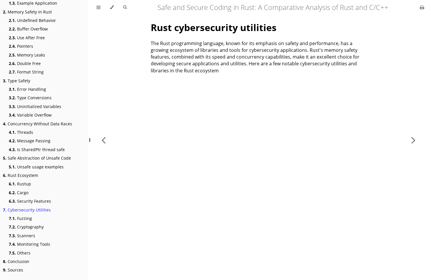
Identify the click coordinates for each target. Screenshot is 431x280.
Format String (26, 72)
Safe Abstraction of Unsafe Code (37, 158)
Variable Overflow (30, 115)
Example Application (33, 3)
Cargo (18, 192)
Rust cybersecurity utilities (213, 27)
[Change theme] (111, 7)
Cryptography (26, 227)
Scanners (22, 235)
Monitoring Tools (29, 244)
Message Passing (29, 141)
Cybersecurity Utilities (27, 210)
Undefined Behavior (32, 20)
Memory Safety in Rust (27, 12)
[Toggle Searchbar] (124, 7)
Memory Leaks (27, 55)
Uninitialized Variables (35, 106)
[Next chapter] (413, 140)
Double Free (25, 63)
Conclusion (16, 261)
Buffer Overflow (28, 29)
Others (19, 253)
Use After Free (27, 37)
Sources (13, 270)
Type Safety (16, 80)
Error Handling (27, 89)
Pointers (21, 46)
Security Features (30, 201)
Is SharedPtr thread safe (37, 149)
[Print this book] (422, 7)
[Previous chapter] (103, 140)
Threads (21, 132)
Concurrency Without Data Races (37, 124)
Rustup (20, 184)
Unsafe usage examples (36, 167)
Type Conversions (30, 97)
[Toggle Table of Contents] (98, 7)
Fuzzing (20, 218)
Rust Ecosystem (20, 175)
